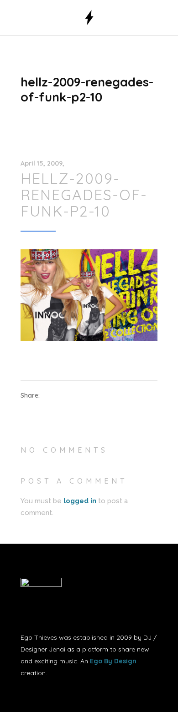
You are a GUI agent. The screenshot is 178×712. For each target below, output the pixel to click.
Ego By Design (113, 661)
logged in (79, 501)
